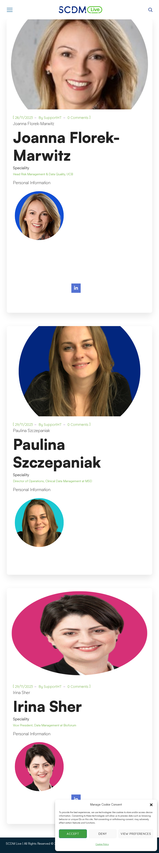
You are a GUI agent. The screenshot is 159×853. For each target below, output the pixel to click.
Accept (73, 834)
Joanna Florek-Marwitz (33, 123)
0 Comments (77, 117)
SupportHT (53, 117)
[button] (151, 805)
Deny (103, 834)
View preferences (136, 834)
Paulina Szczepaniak (31, 430)
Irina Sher (21, 692)
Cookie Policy (102, 844)
